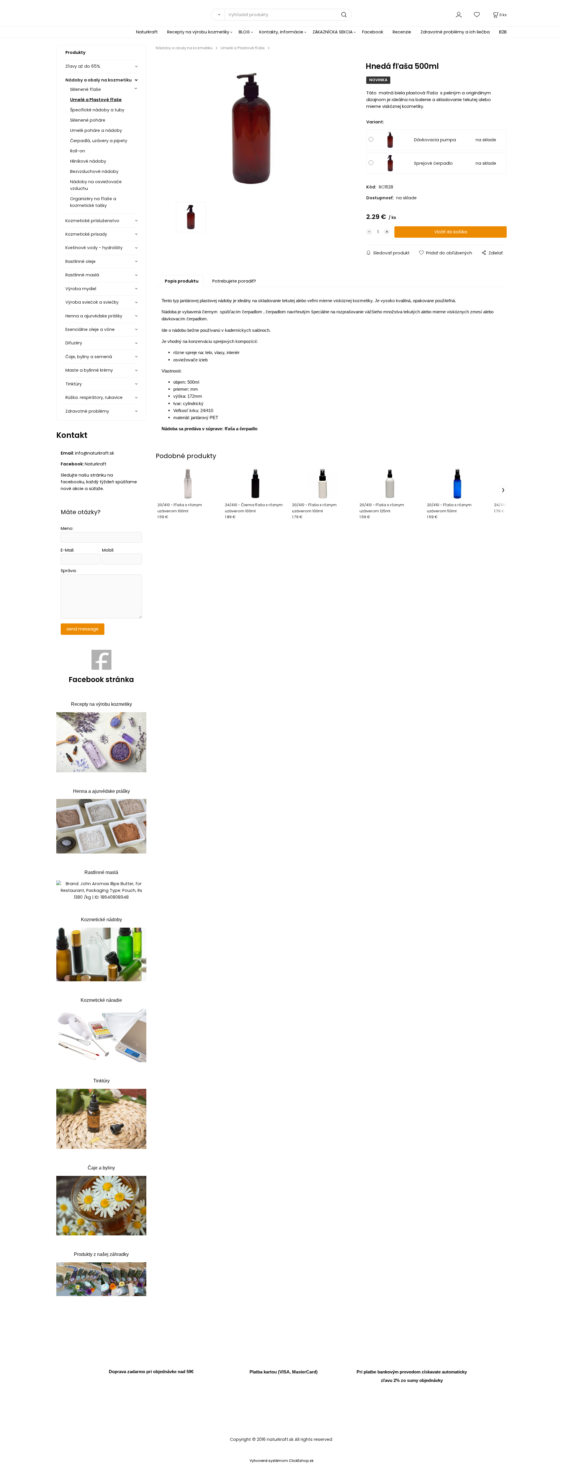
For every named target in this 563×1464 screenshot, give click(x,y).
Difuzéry (73, 343)
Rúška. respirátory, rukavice (94, 397)
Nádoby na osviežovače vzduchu (96, 185)
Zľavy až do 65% (82, 66)
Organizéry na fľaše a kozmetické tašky (93, 202)
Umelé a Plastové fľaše (96, 100)
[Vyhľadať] (218, 15)
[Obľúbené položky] (477, 14)
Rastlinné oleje (80, 261)
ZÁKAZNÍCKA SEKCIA (333, 32)
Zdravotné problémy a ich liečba (455, 32)
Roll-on (77, 151)
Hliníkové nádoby (88, 161)
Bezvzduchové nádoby (94, 171)
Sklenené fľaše (85, 89)
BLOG (244, 32)
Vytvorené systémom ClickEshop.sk (281, 1460)
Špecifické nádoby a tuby (97, 110)
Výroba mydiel (80, 289)
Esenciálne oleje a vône (90, 329)
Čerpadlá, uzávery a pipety (98, 141)
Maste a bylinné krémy (89, 370)
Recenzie (402, 32)
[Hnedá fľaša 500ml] (252, 128)
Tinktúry (73, 384)
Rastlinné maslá (82, 275)
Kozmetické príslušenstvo (92, 221)
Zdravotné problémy (87, 411)
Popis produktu (182, 281)
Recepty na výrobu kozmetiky (198, 32)
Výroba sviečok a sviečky (91, 302)
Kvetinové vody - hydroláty (94, 248)
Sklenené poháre (87, 120)
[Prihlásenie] (458, 14)
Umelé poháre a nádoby (96, 130)
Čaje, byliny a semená (88, 357)
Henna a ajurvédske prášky (93, 316)
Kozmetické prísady (86, 234)
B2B (503, 32)
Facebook (372, 32)
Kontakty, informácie (281, 32)
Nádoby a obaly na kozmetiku (98, 80)
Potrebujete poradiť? (234, 281)
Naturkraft (147, 32)
